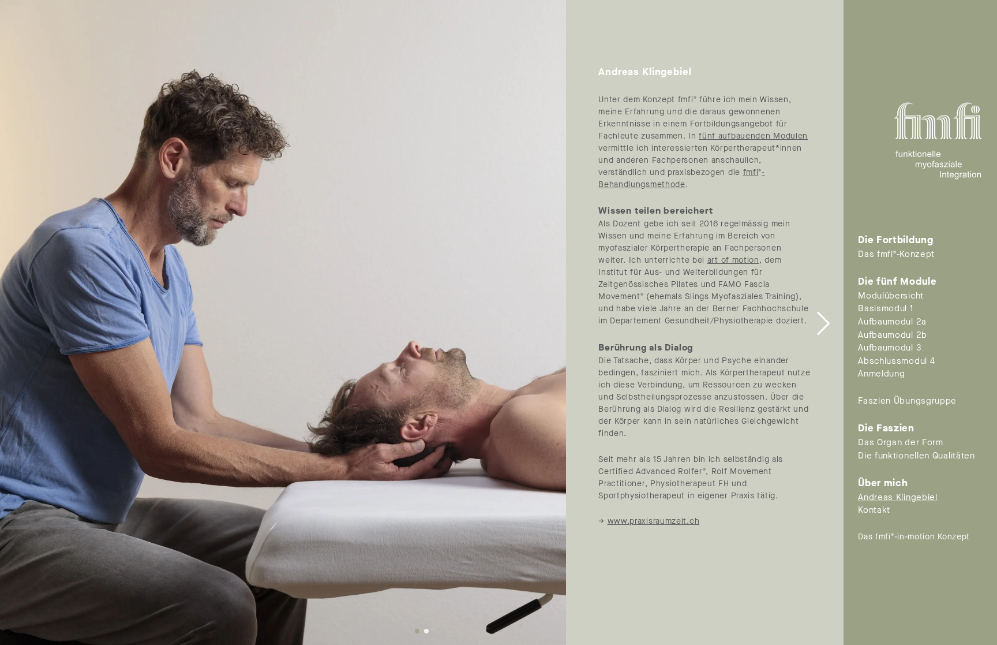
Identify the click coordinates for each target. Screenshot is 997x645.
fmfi (751, 172)
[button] (823, 322)
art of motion (733, 260)
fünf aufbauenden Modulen (753, 136)
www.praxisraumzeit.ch (654, 521)
